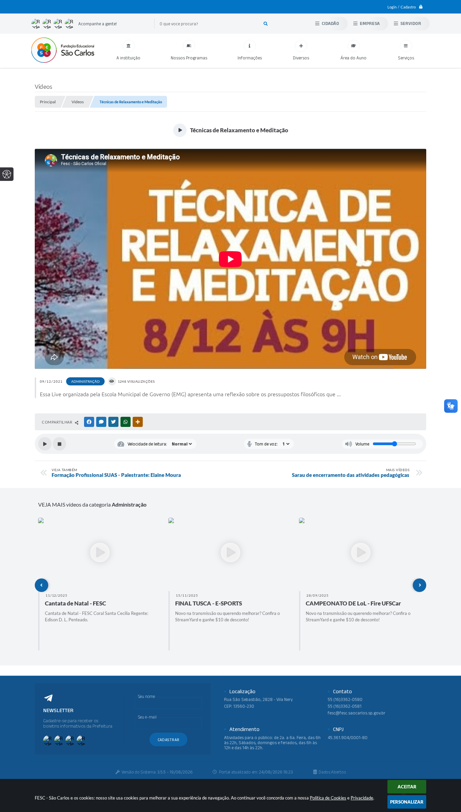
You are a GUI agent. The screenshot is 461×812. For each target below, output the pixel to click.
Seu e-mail (147, 717)
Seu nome (146, 696)
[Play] (45, 444)
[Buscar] (265, 24)
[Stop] (59, 444)
